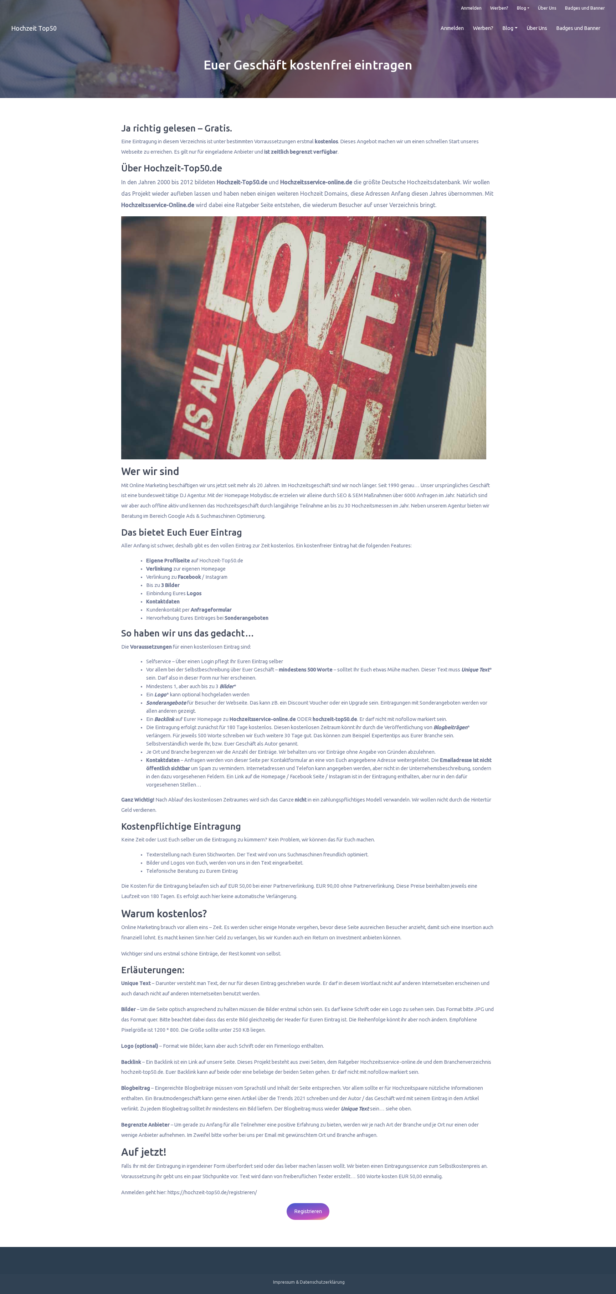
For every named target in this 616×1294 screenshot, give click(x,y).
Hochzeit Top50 (34, 28)
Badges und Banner (585, 7)
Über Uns (547, 7)
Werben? (499, 7)
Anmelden (471, 7)
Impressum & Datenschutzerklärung (309, 1282)
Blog (521, 7)
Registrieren (308, 1211)
